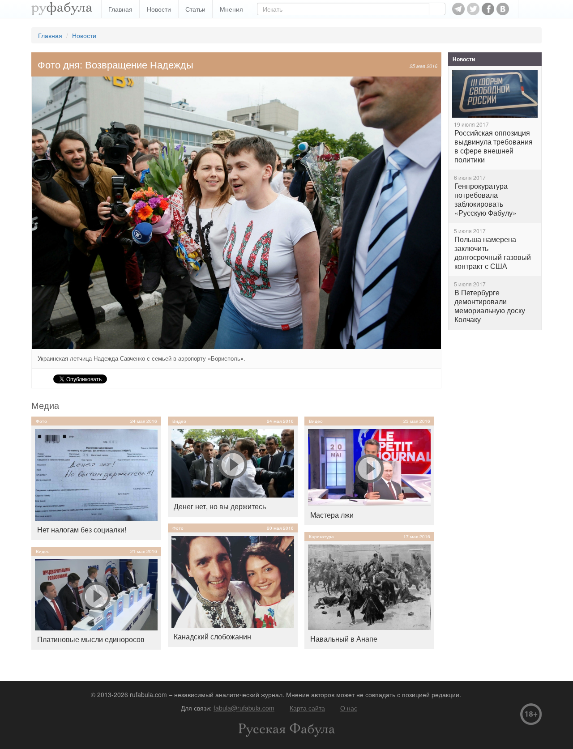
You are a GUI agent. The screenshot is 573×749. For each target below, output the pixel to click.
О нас (348, 707)
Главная (120, 8)
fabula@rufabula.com (244, 707)
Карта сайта (307, 707)
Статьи (195, 8)
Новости (159, 8)
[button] (527, 9)
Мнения (231, 8)
